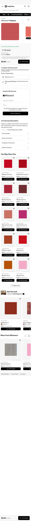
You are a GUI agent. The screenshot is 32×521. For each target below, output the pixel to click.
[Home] (10, 6)
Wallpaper (27, 14)
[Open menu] (2, 6)
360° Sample (7, 50)
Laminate (3, 18)
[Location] (25, 6)
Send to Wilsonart (15, 113)
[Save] (28, 19)
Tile (8, 14)
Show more (16, 285)
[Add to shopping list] (14, 158)
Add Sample (25, 61)
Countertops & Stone (17, 14)
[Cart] (28, 6)
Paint (4, 14)
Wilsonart (5, 20)
